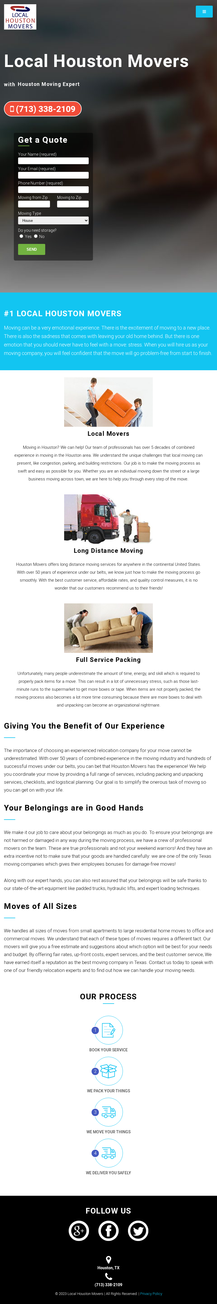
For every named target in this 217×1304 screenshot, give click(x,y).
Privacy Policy (151, 1294)
